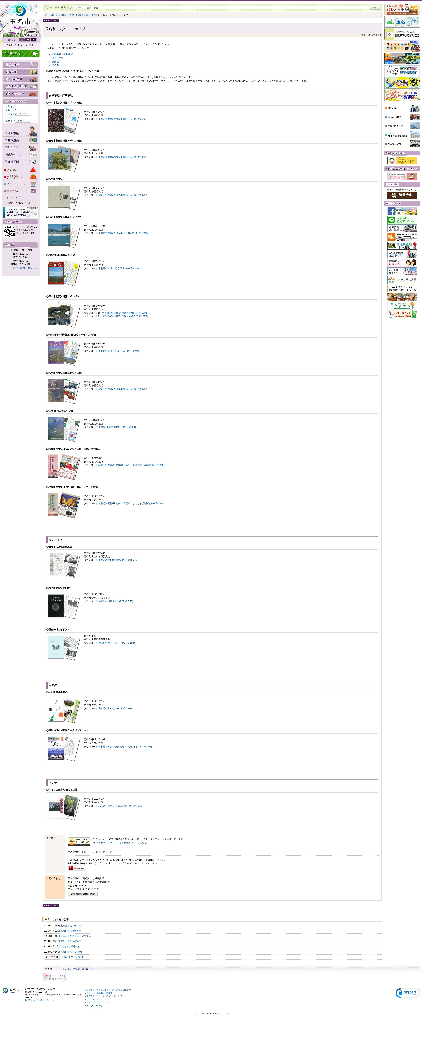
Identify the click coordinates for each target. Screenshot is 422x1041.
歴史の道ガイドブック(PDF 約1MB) (117, 642)
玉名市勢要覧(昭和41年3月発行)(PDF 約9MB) (122, 119)
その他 (9, 117)
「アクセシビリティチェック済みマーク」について (122, 842)
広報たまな (11, 110)
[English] (18, 45)
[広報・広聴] (75, 15)
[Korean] (32, 45)
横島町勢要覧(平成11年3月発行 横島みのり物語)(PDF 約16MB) (131, 465)
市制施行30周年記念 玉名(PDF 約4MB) (119, 351)
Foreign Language (95, 1005)
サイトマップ (92, 999)
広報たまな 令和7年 (71, 925)
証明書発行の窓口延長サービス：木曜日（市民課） (109, 990)
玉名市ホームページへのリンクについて (104, 996)
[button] (408, 994)
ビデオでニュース (15, 120)
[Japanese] (9, 45)
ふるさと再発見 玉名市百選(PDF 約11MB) (120, 806)
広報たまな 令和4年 (71, 951)
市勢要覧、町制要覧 (62, 54)
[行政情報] (60, 15)
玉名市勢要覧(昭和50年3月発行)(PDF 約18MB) (122, 157)
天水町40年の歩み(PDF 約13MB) (115, 708)
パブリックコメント (16, 113)
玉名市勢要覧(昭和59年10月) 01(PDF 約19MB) (124, 312)
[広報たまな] (90, 15)
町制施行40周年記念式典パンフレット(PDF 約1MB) (125, 746)
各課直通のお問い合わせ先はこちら (40, 1000)
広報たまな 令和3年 (72, 957)
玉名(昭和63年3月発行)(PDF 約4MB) (117, 427)
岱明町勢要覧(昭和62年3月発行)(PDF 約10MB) (122, 389)
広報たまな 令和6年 (71, 941)
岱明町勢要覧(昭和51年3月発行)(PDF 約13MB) (122, 195)
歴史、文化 (57, 58)
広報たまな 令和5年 (69, 946)
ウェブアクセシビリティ (97, 1002)
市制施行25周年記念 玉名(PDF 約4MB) (118, 268)
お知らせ (10, 106)
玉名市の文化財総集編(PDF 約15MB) (117, 560)
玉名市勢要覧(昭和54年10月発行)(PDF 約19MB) (123, 233)
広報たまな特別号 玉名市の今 (76, 936)
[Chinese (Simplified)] (25, 45)
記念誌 (55, 61)
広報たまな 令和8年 (71, 930)
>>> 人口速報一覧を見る (24, 268)
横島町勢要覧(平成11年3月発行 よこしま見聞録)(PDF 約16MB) (131, 503)
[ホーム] (49, 15)
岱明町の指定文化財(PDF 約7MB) (115, 601)
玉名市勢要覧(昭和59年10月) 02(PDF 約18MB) (124, 316)
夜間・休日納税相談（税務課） (100, 993)
